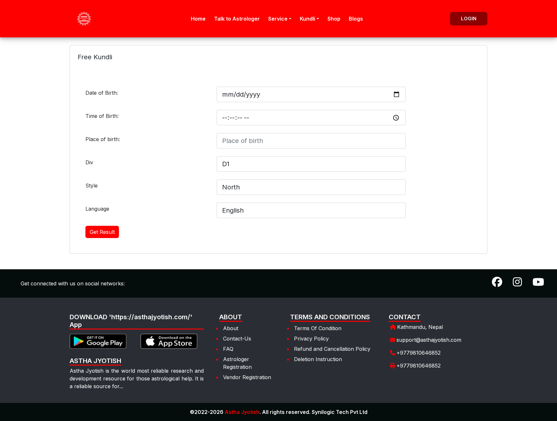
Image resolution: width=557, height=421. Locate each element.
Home (198, 18)
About (230, 328)
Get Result (102, 232)
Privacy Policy (311, 338)
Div (89, 162)
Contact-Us (237, 338)
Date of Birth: (101, 93)
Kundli (307, 18)
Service (278, 18)
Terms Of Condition (317, 328)
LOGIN (468, 18)
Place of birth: (102, 139)
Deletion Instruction (318, 359)
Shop (333, 18)
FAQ (228, 349)
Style (91, 185)
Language (97, 209)
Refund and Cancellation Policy (332, 349)
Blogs (356, 18)
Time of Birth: (102, 116)
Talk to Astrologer (237, 18)
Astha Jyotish (242, 412)
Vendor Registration (247, 377)
